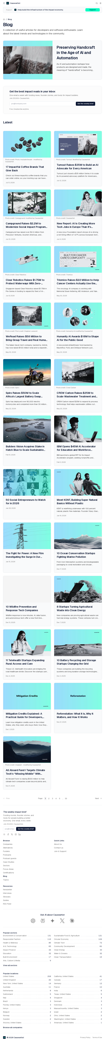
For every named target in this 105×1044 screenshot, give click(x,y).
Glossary (7, 897)
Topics (6, 880)
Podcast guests (9, 858)
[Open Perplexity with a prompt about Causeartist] (42, 920)
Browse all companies (12, 1027)
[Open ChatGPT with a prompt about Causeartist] (33, 920)
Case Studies (8, 862)
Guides (6, 900)
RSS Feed (7, 904)
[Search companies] (96, 3)
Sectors (6, 865)
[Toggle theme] (100, 3)
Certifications (8, 873)
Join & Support (60, 851)
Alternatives (8, 848)
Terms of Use (97, 1037)
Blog (10, 19)
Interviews (7, 893)
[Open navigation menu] (4, 3)
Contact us (58, 848)
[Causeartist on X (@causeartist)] (11, 834)
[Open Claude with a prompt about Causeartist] (72, 920)
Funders (6, 851)
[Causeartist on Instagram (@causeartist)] (15, 834)
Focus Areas (8, 869)
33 (66, 798)
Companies (7, 844)
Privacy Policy (85, 1037)
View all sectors (10, 965)
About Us (58, 844)
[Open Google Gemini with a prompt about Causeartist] (52, 920)
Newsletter (7, 889)
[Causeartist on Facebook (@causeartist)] (8, 834)
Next (97, 798)
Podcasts (7, 855)
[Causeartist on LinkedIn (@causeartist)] (19, 834)
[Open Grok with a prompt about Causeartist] (62, 920)
